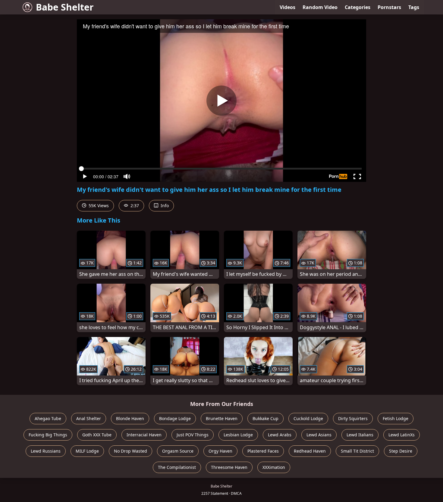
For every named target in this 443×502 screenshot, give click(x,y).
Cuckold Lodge (308, 418)
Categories (357, 7)
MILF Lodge (87, 451)
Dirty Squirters (353, 418)
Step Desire (400, 451)
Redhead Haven (310, 451)
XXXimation (273, 467)
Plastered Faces (263, 451)
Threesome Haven (229, 467)
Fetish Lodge (395, 418)
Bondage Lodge (175, 418)
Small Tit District (357, 451)
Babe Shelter (65, 7)
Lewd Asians (318, 435)
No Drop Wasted (130, 451)
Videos (287, 7)
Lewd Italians (360, 435)
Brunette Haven (221, 418)
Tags (413, 7)
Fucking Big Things (48, 435)
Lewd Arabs (279, 435)
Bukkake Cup (265, 418)
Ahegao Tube (48, 418)
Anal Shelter (88, 418)
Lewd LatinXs (401, 435)
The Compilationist (177, 467)
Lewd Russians (46, 451)
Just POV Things (193, 435)
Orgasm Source (177, 451)
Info (164, 205)
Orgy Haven (220, 451)
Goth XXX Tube (97, 435)
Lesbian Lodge (238, 435)
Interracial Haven (144, 435)
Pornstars (389, 7)
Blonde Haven (130, 418)
